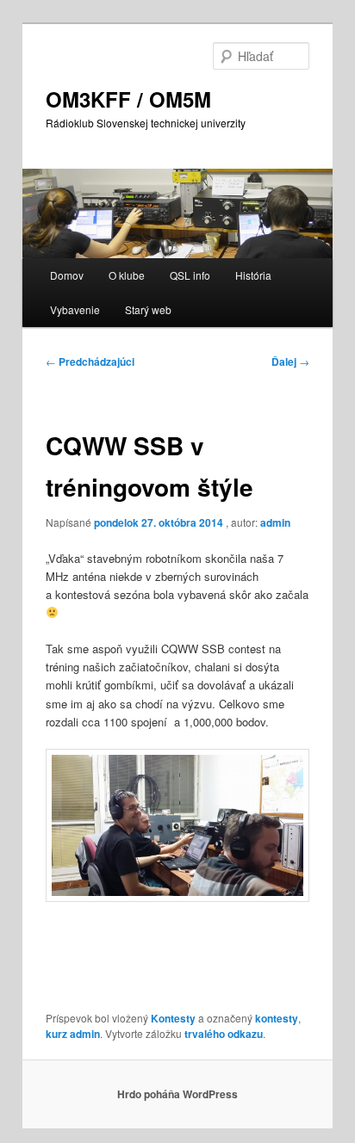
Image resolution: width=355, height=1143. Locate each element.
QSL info (190, 275)
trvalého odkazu (223, 1033)
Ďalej (290, 361)
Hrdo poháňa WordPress (177, 1094)
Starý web (148, 309)
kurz (56, 1033)
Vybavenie (75, 309)
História (253, 275)
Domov (67, 275)
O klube (127, 275)
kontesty (276, 1018)
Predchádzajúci (90, 361)
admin (275, 522)
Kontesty (173, 1018)
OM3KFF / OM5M (128, 99)
